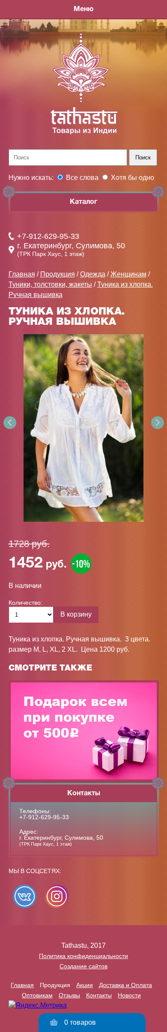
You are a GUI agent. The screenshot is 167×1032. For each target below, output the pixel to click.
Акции (84, 985)
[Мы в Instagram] (57, 896)
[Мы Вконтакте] (24, 896)
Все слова (82, 177)
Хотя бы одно (132, 177)
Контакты (99, 995)
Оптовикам (37, 995)
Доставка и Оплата (125, 985)
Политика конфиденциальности (83, 956)
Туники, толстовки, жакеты (50, 284)
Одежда (92, 274)
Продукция (57, 274)
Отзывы (69, 995)
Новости (129, 995)
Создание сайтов (83, 966)
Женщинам (128, 274)
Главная (22, 274)
